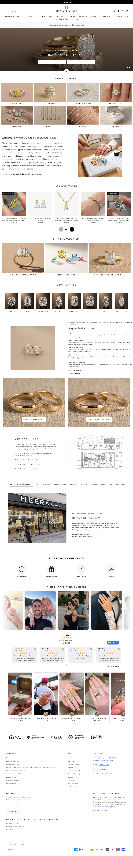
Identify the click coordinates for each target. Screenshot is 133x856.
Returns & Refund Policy (13, 761)
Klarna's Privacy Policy (12, 823)
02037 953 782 (25, 464)
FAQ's (76, 19)
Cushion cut (43, 312)
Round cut (11, 312)
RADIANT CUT (74, 312)
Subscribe (13, 811)
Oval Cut (105, 312)
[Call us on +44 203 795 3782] (114, 11)
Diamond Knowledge (74, 774)
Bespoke (106, 16)
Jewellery (95, 16)
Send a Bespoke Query (74, 370)
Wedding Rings (29, 16)
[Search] (123, 11)
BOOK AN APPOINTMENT (81, 63)
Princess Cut (90, 312)
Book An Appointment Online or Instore (26, 469)
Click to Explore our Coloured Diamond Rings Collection (21, 174)
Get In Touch (71, 780)
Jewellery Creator (121, 16)
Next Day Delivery (62, 19)
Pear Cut (58, 312)
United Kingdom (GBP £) (13, 11)
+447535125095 (102, 769)
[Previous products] (61, 229)
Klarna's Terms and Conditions (15, 827)
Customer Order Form (74, 787)
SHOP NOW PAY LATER (100, 811)
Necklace (71, 16)
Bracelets (83, 16)
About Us (70, 758)
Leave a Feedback (11, 783)
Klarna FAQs (9, 830)
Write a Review (113, 643)
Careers (70, 777)
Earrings (59, 16)
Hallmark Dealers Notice (13, 764)
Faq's (7, 758)
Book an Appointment (74, 373)
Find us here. (30, 455)
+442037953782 (104, 765)
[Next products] (72, 229)
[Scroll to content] (66, 71)
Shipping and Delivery (74, 764)
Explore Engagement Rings (51, 63)
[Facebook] (93, 773)
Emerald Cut (27, 312)
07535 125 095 (36, 464)
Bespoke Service (11, 777)
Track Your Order (73, 783)
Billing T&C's (72, 767)
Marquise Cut (121, 312)
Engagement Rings (11, 16)
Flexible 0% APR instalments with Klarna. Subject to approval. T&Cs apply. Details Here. (31, 767)
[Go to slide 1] (66, 229)
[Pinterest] (102, 773)
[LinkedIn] (111, 773)
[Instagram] (97, 773)
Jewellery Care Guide (74, 771)
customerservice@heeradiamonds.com (104, 760)
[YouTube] (106, 773)
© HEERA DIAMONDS (14, 849)
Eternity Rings (46, 16)
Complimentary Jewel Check (14, 774)
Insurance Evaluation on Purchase (16, 771)
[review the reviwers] (35, 650)
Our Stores (71, 761)
